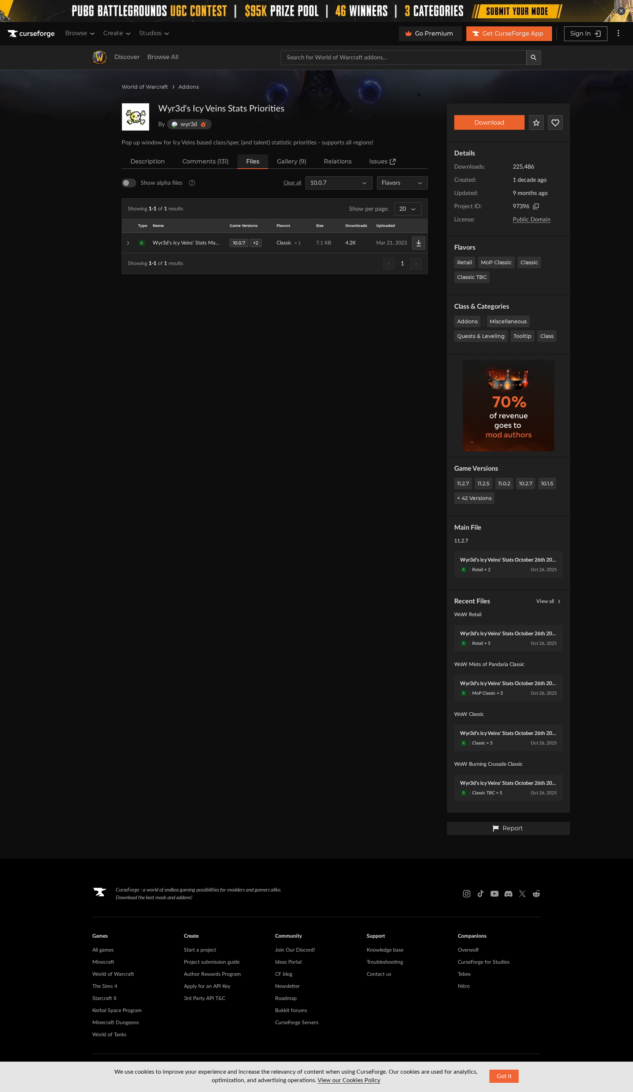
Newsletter (287, 986)
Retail (464, 262)
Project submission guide (212, 962)
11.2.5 (483, 483)
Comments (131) (205, 161)
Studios (150, 33)
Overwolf (468, 950)
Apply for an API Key (207, 986)
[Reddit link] (536, 893)
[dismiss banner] (621, 11)
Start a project (200, 950)
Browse (76, 33)
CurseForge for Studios (484, 962)
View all (545, 601)
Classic (529, 262)
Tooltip (523, 336)
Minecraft (103, 962)
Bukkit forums (291, 1010)
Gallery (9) (291, 161)
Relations (338, 161)
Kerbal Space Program (117, 1010)
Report (513, 828)
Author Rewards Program (212, 974)
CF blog (283, 974)
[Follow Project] (555, 122)
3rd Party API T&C (204, 998)
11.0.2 (504, 483)
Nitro (464, 986)
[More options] (618, 33)
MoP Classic (496, 262)
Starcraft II (104, 998)
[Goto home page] (31, 33)
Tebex (464, 974)
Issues (378, 161)
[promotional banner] (316, 11)
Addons (188, 87)
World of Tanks (109, 1034)
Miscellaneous (508, 321)
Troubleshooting (385, 962)
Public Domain (532, 220)
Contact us (379, 974)
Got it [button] (504, 1076)
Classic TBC (472, 277)
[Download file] (418, 243)
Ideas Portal (288, 962)
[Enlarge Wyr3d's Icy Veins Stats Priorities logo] (135, 117)
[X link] (522, 893)
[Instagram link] (466, 893)
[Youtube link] (494, 893)
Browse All (162, 57)
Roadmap (286, 998)
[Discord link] (508, 893)
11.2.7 (463, 483)
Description (147, 161)
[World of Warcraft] (99, 57)
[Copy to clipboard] (536, 206)
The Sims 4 (104, 986)
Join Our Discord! (295, 950)
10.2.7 (525, 483)
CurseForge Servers (296, 1022)
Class (547, 336)
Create (113, 33)
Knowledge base (385, 950)
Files (252, 161)
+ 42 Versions (474, 498)
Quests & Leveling (481, 336)
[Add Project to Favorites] (536, 122)
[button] (274, 243)
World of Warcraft (145, 87)
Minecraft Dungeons (115, 1022)
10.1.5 (547, 483)
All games (103, 950)
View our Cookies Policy (349, 1080)
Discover (127, 57)
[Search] (533, 57)
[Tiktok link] (480, 893)
